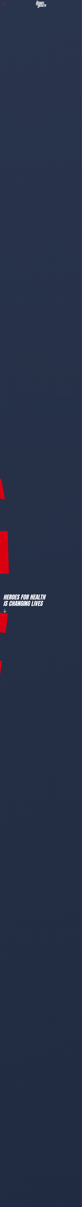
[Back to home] (41, 4)
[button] (4, 4)
